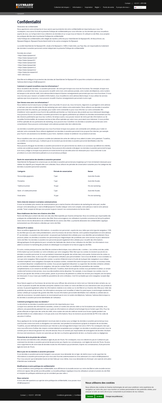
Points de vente (108, 7)
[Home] (24, 6)
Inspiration (89, 7)
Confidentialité (79, 395)
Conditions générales (64, 395)
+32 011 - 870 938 (140, 3)
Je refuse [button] (99, 396)
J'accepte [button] (90, 396)
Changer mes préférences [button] (114, 396)
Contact (127, 3)
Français (139, 7)
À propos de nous (122, 7)
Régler (97, 7)
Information (77, 7)
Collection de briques (61, 7)
